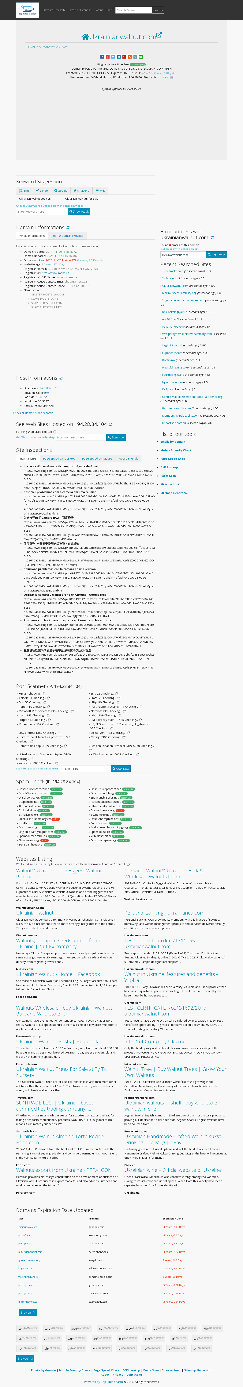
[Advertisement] (121, 119)
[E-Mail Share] (140, 56)
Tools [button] (109, 10)
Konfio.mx (168, 360)
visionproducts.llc (28, 1276)
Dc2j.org (167, 389)
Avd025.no (169, 319)
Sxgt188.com (170, 345)
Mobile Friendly (128, 458)
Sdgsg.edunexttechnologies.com (183, 300)
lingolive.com (25, 1268)
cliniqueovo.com (27, 1227)
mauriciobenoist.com (30, 1252)
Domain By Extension (80, 10)
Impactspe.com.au (174, 423)
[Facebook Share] (102, 56)
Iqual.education (172, 382)
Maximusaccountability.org (179, 293)
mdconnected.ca (27, 1301)
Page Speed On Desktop (59, 458)
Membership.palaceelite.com (180, 415)
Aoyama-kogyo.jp (173, 326)
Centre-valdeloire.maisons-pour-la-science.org (192, 397)
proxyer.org (25, 1293)
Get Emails (218, 255)
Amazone (82, 190)
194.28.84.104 (48, 388)
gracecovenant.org (29, 1260)
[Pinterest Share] (124, 56)
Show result (80, 211)
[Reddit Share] (135, 56)
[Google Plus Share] (107, 56)
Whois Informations (32, 235)
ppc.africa (24, 1235)
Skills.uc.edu (169, 278)
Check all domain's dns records (33, 413)
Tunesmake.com (172, 271)
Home (32, 46)
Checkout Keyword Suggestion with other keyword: (49, 205)
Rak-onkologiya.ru (173, 312)
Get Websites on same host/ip (35, 437)
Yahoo (43, 190)
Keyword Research (54, 10)
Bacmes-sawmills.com (176, 408)
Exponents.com (172, 353)
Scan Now (117, 437)
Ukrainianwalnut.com (53, 46)
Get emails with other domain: (179, 249)
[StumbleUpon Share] (129, 56)
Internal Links (28, 458)
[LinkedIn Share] (118, 56)
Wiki (102, 190)
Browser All (28, 1312)
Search (158, 10)
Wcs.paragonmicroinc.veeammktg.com (187, 334)
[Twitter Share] (113, 56)
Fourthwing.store (173, 374)
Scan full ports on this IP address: (37, 768)
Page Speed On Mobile (97, 458)
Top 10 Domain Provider (67, 235)
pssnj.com (24, 1243)
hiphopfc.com (26, 1285)
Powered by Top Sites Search (103, 1382)
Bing (26, 190)
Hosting (99, 10)
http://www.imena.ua (55, 273)
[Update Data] (67, 227)
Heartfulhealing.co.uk (175, 367)
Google (62, 190)
